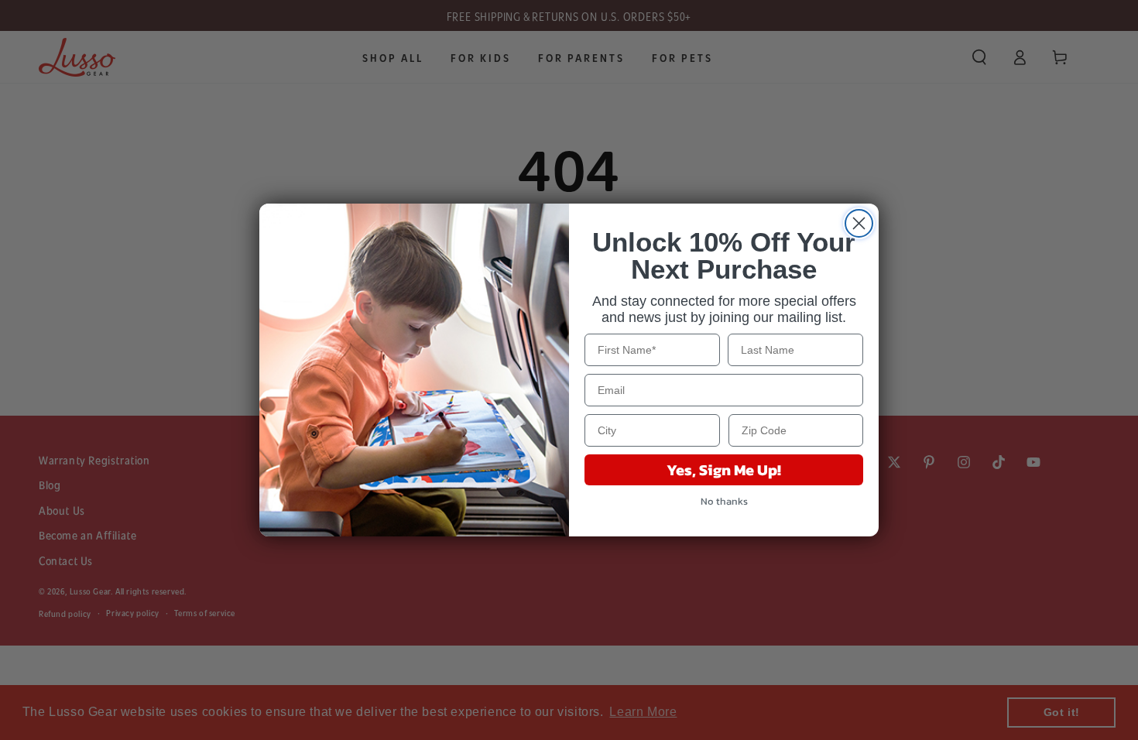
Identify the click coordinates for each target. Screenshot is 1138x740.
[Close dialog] (858, 223)
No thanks (724, 501)
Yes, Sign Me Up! (724, 469)
